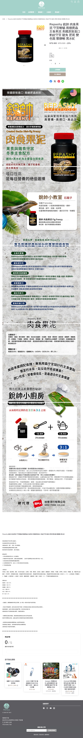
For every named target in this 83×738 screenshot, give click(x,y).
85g (51, 56)
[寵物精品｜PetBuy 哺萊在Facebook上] (44, 709)
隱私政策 (36, 734)
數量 (50, 60)
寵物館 (40, 12)
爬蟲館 (57, 12)
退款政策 (41, 734)
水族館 (49, 12)
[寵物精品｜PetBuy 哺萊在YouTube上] (51, 709)
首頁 (23, 12)
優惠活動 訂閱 (41, 727)
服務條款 (47, 734)
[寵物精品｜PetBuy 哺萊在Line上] (54, 709)
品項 (50, 53)
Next (45, 45)
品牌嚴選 (31, 12)
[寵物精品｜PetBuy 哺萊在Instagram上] (47, 709)
